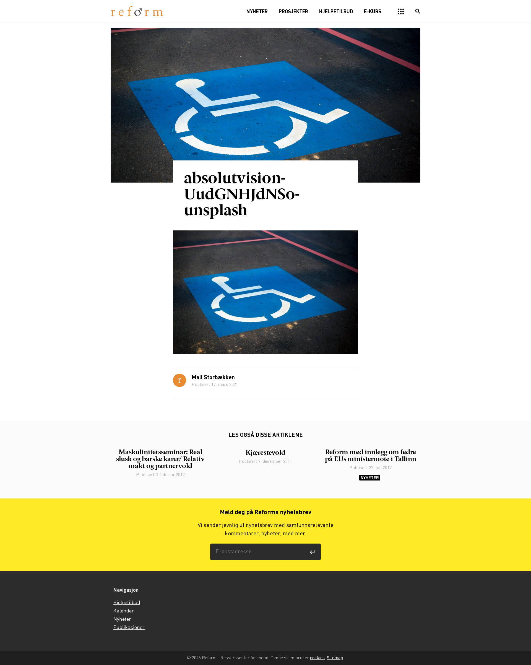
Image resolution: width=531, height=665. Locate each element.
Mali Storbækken (213, 377)
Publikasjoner (129, 628)
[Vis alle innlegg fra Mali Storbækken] (179, 380)
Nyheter (370, 477)
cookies (317, 657)
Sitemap (335, 657)
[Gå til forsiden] (137, 11)
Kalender (123, 611)
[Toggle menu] (401, 12)
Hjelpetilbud (126, 603)
